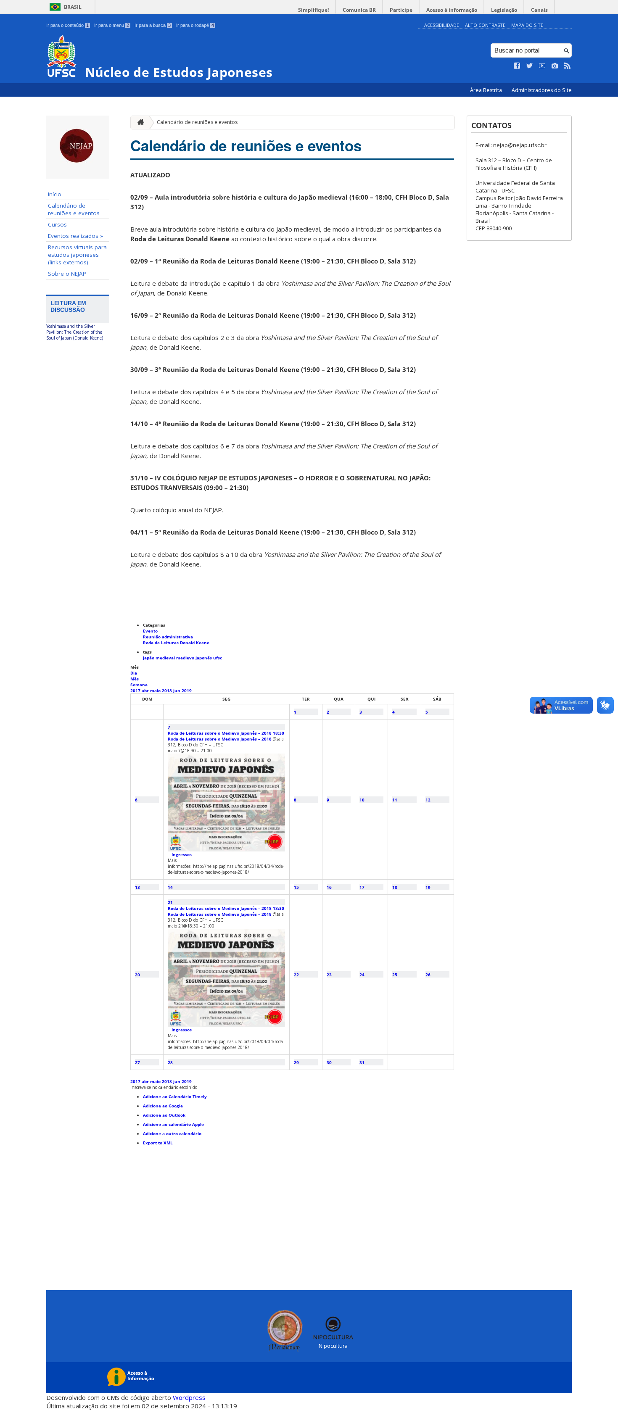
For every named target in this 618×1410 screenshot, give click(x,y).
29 (296, 1062)
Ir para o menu (111, 25)
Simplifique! (313, 9)
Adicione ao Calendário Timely (175, 1096)
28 (170, 1062)
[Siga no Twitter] (529, 66)
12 (427, 800)
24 (361, 975)
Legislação (504, 9)
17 (361, 887)
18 (394, 887)
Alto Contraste (485, 25)
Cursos (57, 224)
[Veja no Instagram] (555, 66)
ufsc (217, 658)
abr (146, 690)
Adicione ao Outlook (164, 1115)
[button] (163, 1087)
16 (329, 887)
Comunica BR (359, 9)
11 (394, 800)
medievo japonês (194, 658)
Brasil (73, 7)
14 (170, 887)
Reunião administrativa (168, 637)
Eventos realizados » (75, 236)
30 (329, 1062)
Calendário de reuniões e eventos (74, 209)
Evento (150, 631)
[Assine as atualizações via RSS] (567, 66)
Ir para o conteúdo (67, 25)
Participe (401, 9)
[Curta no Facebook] (517, 66)
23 (329, 975)
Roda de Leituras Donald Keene (176, 643)
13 (137, 887)
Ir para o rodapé (195, 25)
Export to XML (158, 1143)
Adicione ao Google (163, 1106)
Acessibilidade (441, 25)
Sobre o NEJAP (67, 273)
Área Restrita (486, 90)
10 (361, 800)
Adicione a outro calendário (172, 1133)
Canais (539, 9)
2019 (187, 690)
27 (137, 1062)
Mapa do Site (527, 25)
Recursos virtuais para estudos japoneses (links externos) (77, 254)
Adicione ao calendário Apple (173, 1124)
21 (170, 902)
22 (296, 975)
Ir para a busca (153, 25)
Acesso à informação (451, 9)
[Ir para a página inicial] (139, 122)
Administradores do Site (542, 90)
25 (394, 975)
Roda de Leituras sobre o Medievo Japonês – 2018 (220, 739)
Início (54, 194)
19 (427, 887)
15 (296, 887)
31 (361, 1062)
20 (137, 975)
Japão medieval (159, 658)
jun (177, 690)
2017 (136, 690)
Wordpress (189, 1397)
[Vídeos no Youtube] (542, 66)
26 (427, 975)
